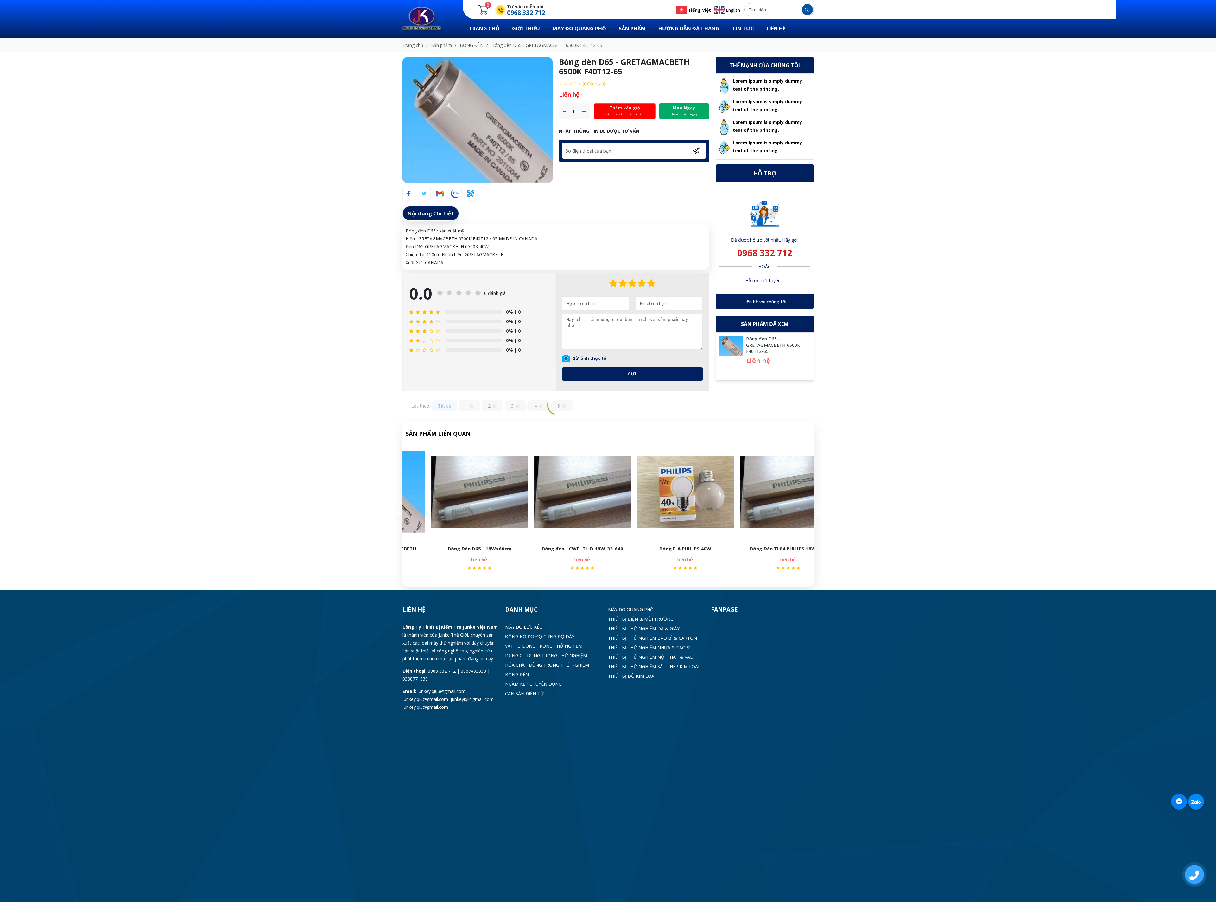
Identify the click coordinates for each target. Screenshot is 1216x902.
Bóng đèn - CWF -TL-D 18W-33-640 (517, 548)
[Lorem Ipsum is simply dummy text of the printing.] (724, 85)
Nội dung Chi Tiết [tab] (431, 213)
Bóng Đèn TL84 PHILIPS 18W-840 (723, 548)
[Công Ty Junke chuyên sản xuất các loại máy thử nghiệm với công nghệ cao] (426, 19)
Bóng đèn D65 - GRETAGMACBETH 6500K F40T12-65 (773, 345)
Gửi (632, 374)
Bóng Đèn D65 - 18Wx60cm (414, 548)
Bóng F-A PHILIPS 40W (620, 548)
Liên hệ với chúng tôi (764, 302)
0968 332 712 (764, 253)
